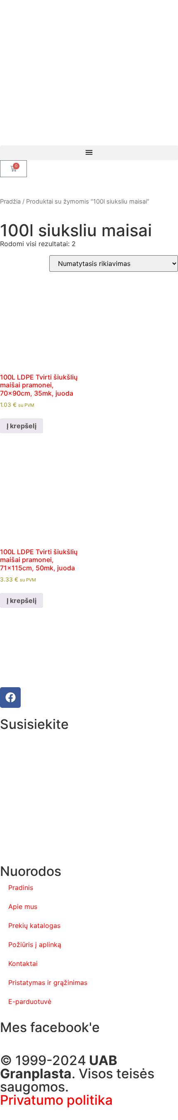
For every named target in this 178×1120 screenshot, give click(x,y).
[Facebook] (10, 697)
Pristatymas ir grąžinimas (47, 982)
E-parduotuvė (29, 1001)
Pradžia (10, 201)
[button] (89, 152)
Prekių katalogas (34, 925)
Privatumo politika (56, 1100)
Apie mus (22, 906)
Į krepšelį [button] (21, 426)
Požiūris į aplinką (34, 944)
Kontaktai (23, 963)
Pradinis (20, 887)
